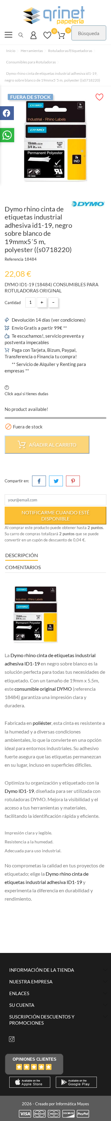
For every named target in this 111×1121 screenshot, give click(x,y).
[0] (47, 38)
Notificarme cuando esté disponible (55, 515)
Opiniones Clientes (34, 1059)
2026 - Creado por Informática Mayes (55, 1103)
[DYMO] (88, 203)
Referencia (14, 259)
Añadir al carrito (52, 445)
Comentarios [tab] (23, 567)
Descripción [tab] (21, 555)
